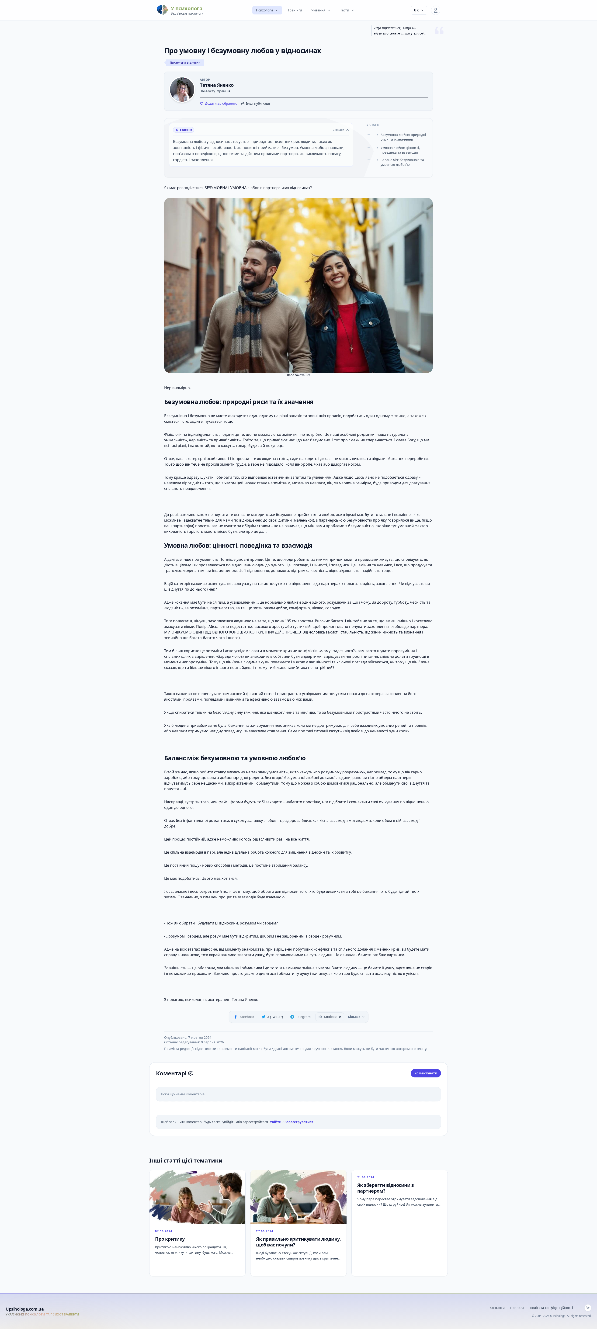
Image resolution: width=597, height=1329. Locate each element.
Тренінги (295, 10)
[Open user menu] (435, 10)
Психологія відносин (185, 63)
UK (416, 10)
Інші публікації (258, 103)
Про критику (170, 1239)
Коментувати (425, 1073)
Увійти (276, 1122)
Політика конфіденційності (551, 1307)
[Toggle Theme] (587, 1307)
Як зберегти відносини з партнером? (385, 1188)
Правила (517, 1307)
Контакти (497, 1307)
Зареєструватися (299, 1122)
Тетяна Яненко (217, 85)
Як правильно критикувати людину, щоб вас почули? (298, 1242)
